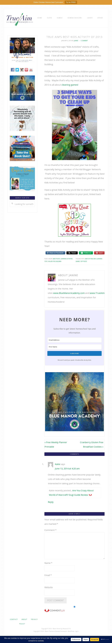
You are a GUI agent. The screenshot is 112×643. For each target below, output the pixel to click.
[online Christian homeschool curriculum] (22, 99)
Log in (77, 631)
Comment (50, 530)
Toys (45, 261)
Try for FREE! (71, 2)
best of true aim (90, 259)
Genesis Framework (61, 631)
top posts (83, 261)
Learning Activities (66, 259)
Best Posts (56, 259)
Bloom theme (57, 629)
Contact (14, 619)
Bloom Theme (49, 631)
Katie (57, 464)
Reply (50, 502)
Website (48, 587)
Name (48, 563)
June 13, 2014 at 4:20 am (67, 468)
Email (48, 575)
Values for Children (54, 261)
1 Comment (84, 41)
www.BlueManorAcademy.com (69, 293)
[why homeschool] (22, 130)
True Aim (19, 19)
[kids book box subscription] (22, 160)
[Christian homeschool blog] (22, 61)
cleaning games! (70, 84)
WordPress (71, 631)
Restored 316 (67, 629)
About (24, 619)
